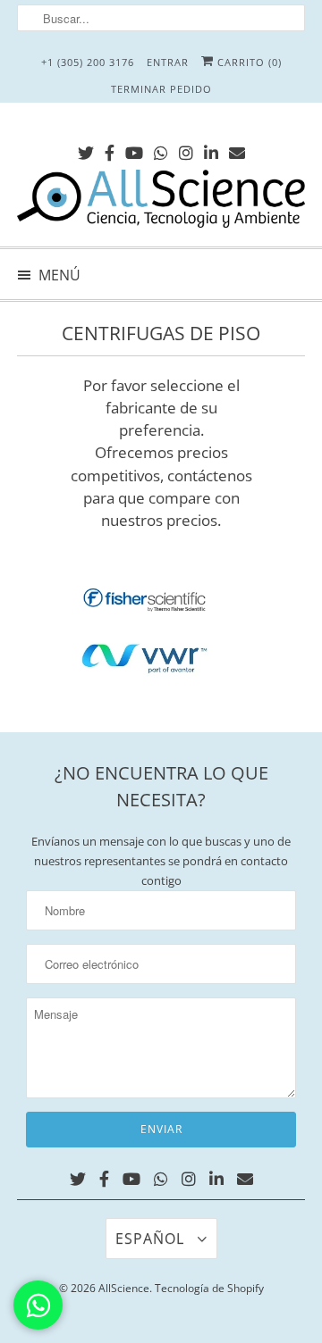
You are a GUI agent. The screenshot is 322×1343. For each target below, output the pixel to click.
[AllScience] (161, 201)
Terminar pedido (161, 89)
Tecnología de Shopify (209, 1288)
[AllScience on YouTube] (134, 149)
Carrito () (248, 62)
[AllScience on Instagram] (186, 149)
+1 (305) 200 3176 (87, 62)
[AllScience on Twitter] (86, 149)
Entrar (168, 62)
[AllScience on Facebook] (109, 149)
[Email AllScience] (237, 149)
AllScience (123, 1288)
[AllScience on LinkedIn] (211, 149)
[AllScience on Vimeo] (161, 149)
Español (152, 1238)
